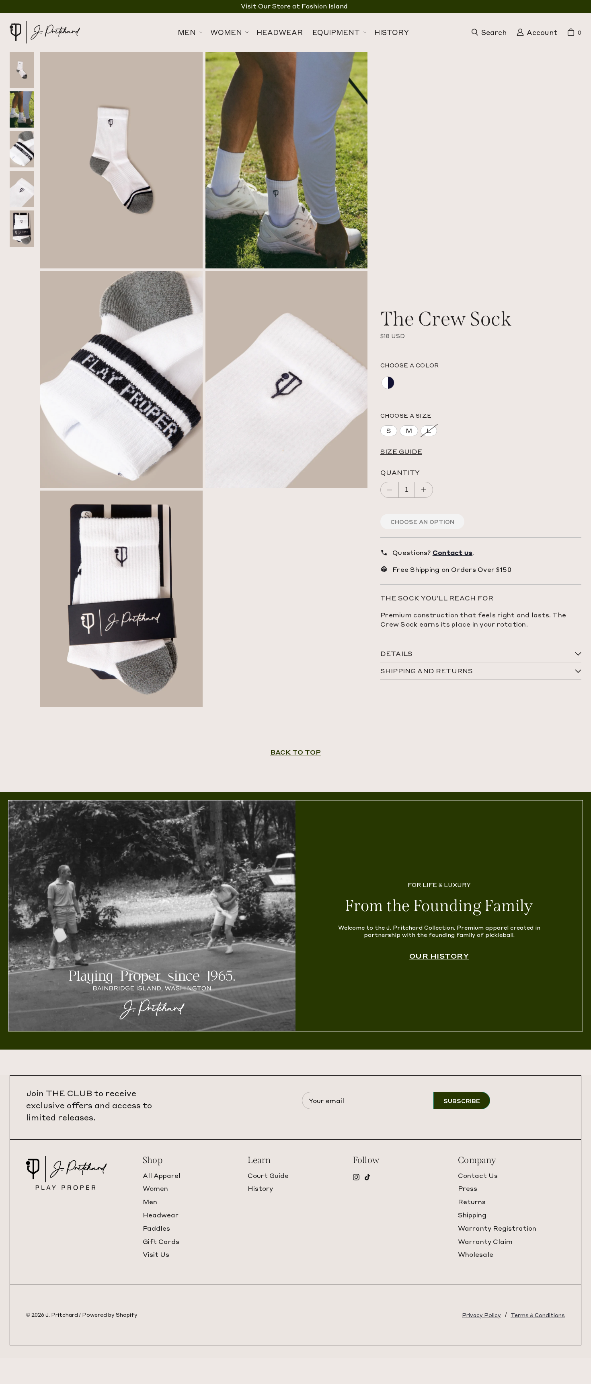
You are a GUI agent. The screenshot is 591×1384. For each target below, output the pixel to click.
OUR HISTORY (439, 955)
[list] (203, 379)
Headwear (161, 1215)
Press (467, 1188)
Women (155, 1188)
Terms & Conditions (538, 1315)
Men (150, 1201)
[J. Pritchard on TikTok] (367, 1177)
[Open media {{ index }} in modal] (121, 160)
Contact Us (478, 1175)
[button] (189, 32)
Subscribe (461, 1100)
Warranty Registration (497, 1228)
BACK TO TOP (295, 752)
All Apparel (162, 1175)
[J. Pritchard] (30, 32)
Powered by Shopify (109, 1314)
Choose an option (422, 521)
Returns (472, 1201)
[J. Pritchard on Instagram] (356, 1177)
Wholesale (475, 1254)
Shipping (472, 1215)
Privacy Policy (481, 1315)
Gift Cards (161, 1241)
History (260, 1188)
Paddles (156, 1228)
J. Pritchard (61, 1314)
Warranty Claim (485, 1241)
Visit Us (156, 1254)
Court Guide (268, 1175)
